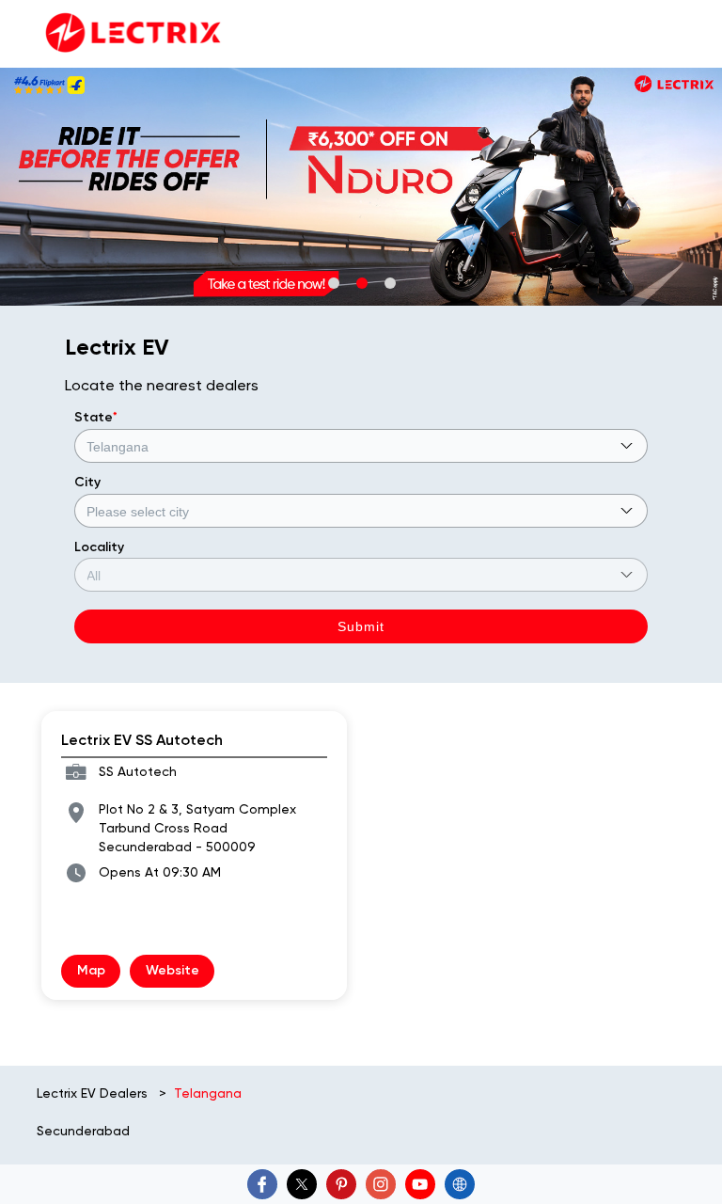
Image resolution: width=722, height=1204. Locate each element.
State (96, 417)
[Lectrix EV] (131, 33)
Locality (99, 547)
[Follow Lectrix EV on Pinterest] (341, 1184)
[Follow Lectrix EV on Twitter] (302, 1184)
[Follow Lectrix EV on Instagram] (381, 1184)
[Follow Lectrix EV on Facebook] (262, 1184)
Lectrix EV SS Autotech (142, 740)
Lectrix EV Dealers (94, 1093)
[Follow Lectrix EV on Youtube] (420, 1184)
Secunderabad (83, 1130)
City (87, 482)
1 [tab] (332, 282)
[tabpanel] (361, 187)
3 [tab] (389, 282)
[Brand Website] (460, 1184)
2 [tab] (361, 282)
